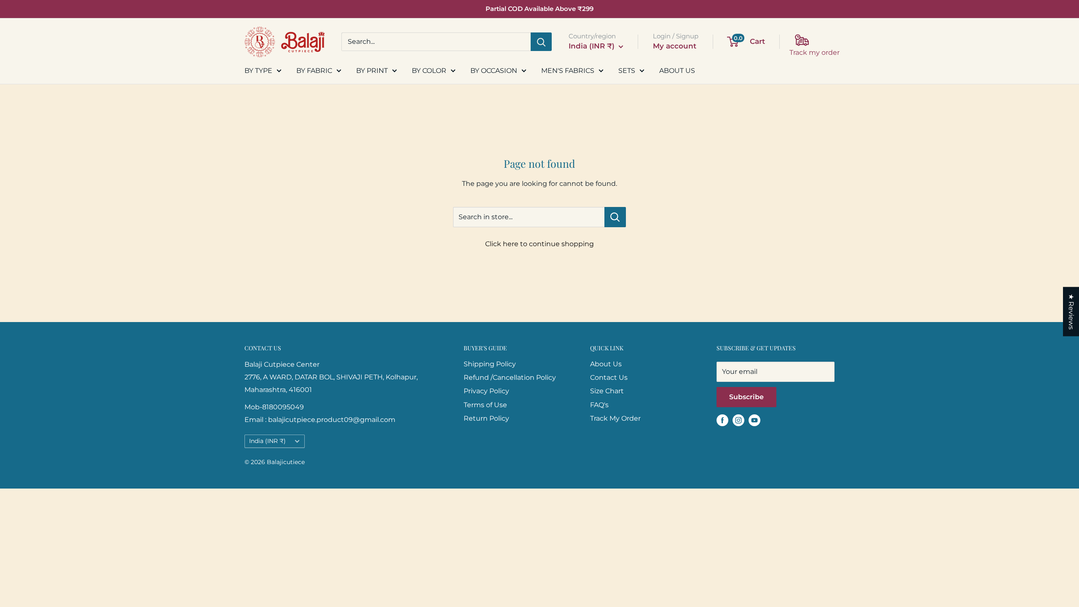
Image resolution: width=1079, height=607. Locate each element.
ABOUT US (677, 71)
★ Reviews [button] (1071, 312)
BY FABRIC (314, 71)
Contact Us (609, 377)
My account (674, 46)
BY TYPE (258, 71)
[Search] (541, 41)
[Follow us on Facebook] (722, 420)
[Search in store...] (615, 217)
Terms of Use (485, 405)
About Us (606, 364)
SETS (626, 71)
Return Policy (486, 418)
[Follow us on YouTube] (754, 420)
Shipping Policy (490, 364)
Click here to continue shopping (539, 244)
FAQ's (599, 405)
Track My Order (615, 418)
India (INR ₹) (267, 441)
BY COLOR (429, 71)
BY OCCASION (493, 71)
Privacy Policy (486, 391)
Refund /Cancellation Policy (510, 377)
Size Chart (607, 391)
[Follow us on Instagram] (738, 420)
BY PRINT (372, 71)
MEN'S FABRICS (567, 71)
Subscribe (746, 397)
